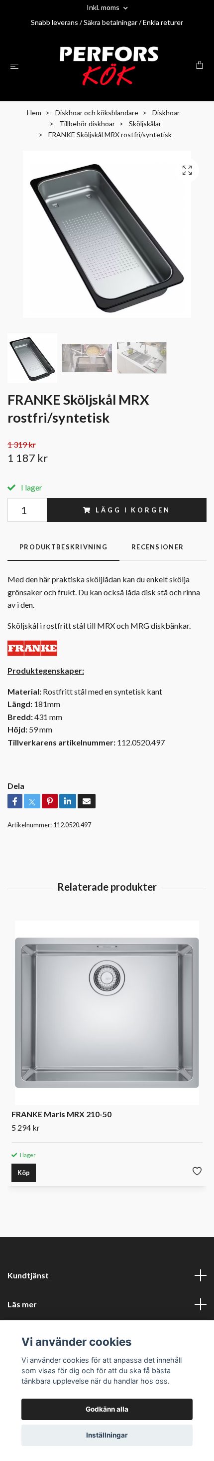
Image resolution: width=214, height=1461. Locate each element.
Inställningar (107, 1435)
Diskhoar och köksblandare (96, 112)
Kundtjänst (28, 1275)
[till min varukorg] (200, 65)
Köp (23, 1173)
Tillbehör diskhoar (87, 123)
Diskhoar (166, 112)
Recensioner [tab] (157, 547)
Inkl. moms (104, 7)
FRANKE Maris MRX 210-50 (61, 1114)
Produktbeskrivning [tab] (63, 547)
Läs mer (22, 1304)
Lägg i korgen (133, 510)
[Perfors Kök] (109, 65)
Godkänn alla (107, 1409)
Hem (34, 112)
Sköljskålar (145, 123)
